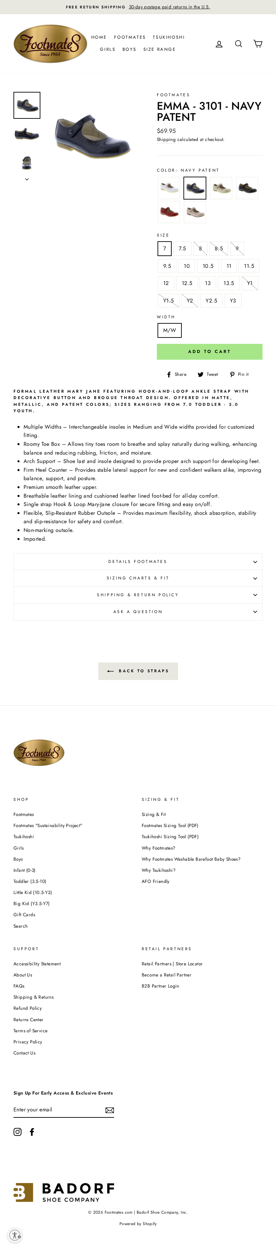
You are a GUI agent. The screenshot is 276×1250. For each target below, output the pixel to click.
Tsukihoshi (169, 37)
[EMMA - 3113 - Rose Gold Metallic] (195, 213)
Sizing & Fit (154, 814)
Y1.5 (168, 301)
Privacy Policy (27, 1041)
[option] (138, 7)
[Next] (26, 177)
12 (166, 283)
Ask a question (138, 612)
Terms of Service (30, 1030)
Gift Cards (24, 914)
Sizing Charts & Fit (138, 578)
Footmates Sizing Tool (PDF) (170, 825)
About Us (22, 974)
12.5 (187, 283)
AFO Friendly (156, 881)
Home (99, 37)
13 (208, 283)
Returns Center (28, 1019)
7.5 (182, 248)
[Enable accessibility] (15, 1235)
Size (163, 235)
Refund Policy (27, 1008)
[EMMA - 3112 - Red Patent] (169, 213)
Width (166, 317)
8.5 (219, 248)
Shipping (166, 139)
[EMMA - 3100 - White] (169, 189)
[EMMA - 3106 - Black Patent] (247, 189)
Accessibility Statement (37, 963)
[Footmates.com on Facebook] (32, 1132)
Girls (107, 49)
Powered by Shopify (138, 1224)
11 (229, 266)
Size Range (159, 49)
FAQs (19, 986)
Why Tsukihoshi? (159, 870)
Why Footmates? (159, 848)
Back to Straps (142, 671)
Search (20, 926)
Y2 (190, 301)
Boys (129, 49)
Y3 (233, 301)
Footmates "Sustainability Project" (47, 825)
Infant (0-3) (24, 870)
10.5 (208, 266)
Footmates (130, 37)
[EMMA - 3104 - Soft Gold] (221, 189)
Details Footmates (137, 562)
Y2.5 (211, 301)
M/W (169, 330)
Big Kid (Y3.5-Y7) (31, 903)
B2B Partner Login (160, 986)
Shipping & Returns (33, 997)
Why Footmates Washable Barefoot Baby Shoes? (191, 859)
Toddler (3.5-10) (29, 881)
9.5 (167, 266)
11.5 (249, 266)
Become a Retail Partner (167, 974)
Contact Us (24, 1052)
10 (187, 266)
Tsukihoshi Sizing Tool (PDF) (170, 836)
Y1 (250, 283)
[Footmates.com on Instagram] (17, 1132)
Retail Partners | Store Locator (172, 963)
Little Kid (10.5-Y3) (32, 892)
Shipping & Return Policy (138, 595)
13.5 (228, 283)
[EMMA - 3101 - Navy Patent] (195, 189)
